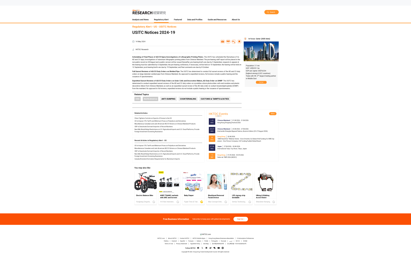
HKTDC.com (161, 238)
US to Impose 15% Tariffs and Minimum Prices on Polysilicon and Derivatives (160, 121)
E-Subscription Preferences (245, 238)
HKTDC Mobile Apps (199, 238)
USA (137, 99)
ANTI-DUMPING (168, 99)
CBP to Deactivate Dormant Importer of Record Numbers (154, 126)
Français (191, 241)
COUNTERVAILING (188, 99)
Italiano (199, 241)
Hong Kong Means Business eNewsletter (221, 238)
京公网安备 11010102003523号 (236, 243)
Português (214, 241)
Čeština (166, 241)
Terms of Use (169, 243)
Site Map (206, 243)
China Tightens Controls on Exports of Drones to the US (153, 118)
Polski (206, 241)
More (273, 113)
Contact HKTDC (184, 238)
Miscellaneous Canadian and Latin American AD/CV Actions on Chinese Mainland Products (165, 124)
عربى (230, 241)
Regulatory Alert (141, 26)
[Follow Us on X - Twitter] (202, 248)
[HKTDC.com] (205, 234)
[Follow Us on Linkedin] (206, 248)
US (155, 26)
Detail (261, 82)
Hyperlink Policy (195, 243)
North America (150, 99)
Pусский (223, 241)
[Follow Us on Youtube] (219, 248)
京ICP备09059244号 (218, 243)
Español (182, 241)
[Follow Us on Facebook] (198, 248)
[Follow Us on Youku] (223, 248)
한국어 (238, 241)
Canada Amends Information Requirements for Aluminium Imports (157, 159)
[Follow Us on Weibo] (210, 248)
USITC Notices (167, 26)
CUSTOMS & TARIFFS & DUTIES (215, 99)
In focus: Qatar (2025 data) (259, 39)
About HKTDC (172, 238)
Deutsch (174, 241)
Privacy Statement (181, 243)
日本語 (245, 241)
